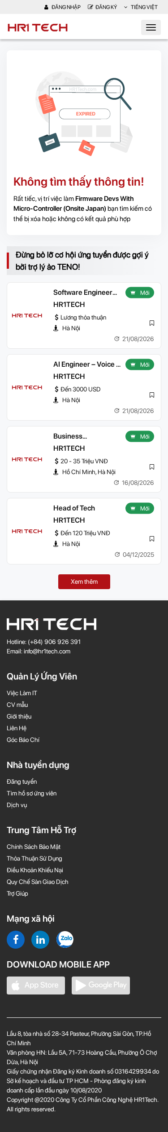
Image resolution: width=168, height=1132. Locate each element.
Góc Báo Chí (23, 739)
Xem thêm (84, 581)
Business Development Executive (74, 437)
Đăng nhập (66, 7)
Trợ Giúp (17, 893)
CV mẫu (17, 704)
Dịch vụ (17, 804)
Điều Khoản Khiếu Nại (35, 870)
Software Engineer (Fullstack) (82, 293)
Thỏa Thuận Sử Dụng (34, 858)
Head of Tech (74, 508)
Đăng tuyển (22, 781)
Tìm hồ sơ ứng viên (31, 793)
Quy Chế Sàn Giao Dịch (38, 881)
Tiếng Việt (144, 7)
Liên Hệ (16, 728)
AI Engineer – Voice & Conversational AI (87, 365)
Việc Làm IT (22, 693)
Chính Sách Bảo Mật (33, 846)
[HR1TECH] (27, 315)
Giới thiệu (19, 716)
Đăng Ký (106, 7)
